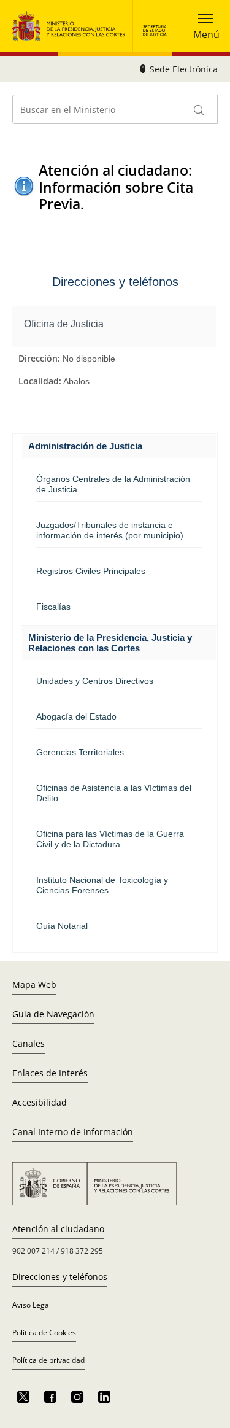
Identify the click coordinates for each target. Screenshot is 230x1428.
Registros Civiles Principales (90, 571)
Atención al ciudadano (58, 1229)
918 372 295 (82, 1251)
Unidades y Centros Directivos (94, 681)
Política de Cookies (44, 1332)
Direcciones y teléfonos (59, 1276)
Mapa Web (34, 984)
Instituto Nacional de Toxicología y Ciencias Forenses (102, 885)
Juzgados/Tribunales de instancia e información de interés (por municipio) (109, 530)
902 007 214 (33, 1251)
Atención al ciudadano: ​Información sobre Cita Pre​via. (117, 187)
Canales (28, 1043)
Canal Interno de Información (72, 1132)
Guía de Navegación (53, 1014)
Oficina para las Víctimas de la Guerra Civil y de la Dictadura (110, 839)
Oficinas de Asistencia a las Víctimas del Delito (113, 793)
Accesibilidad (39, 1102)
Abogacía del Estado (76, 716)
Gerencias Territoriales (80, 752)
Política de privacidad (48, 1360)
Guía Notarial (62, 926)
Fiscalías (53, 606)
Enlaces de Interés (50, 1073)
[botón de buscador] (199, 109)
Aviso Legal (31, 1305)
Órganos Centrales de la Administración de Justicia (113, 484)
